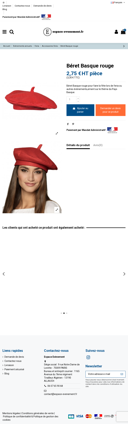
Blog (4, 9)
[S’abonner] (121, 374)
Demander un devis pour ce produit (110, 110)
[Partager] (67, 124)
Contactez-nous (22, 6)
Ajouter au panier (82, 110)
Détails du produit (78, 145)
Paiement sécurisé (14, 369)
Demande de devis (43, 6)
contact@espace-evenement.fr (60, 394)
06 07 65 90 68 (55, 386)
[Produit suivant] (124, 46)
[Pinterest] (73, 124)
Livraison (7, 6)
